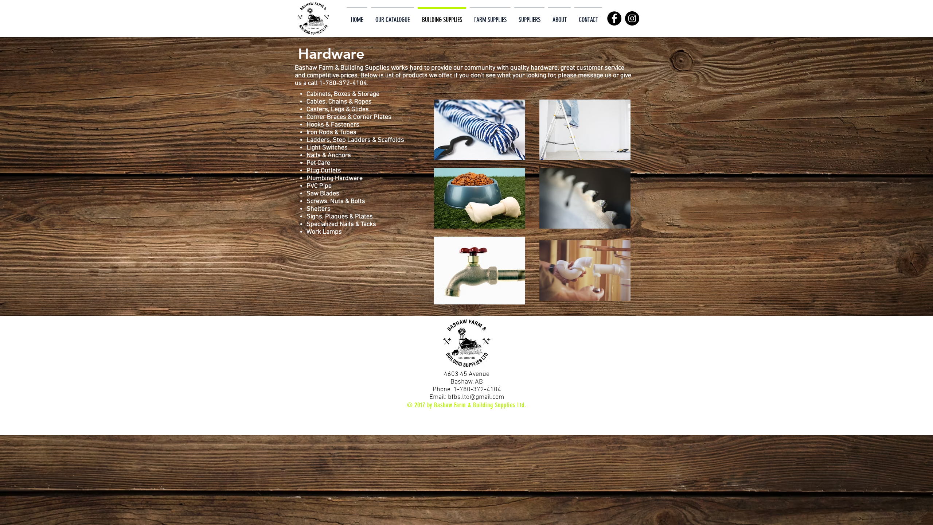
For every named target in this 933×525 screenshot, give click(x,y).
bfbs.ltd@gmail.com (476, 397)
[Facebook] (614, 18)
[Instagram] (632, 18)
